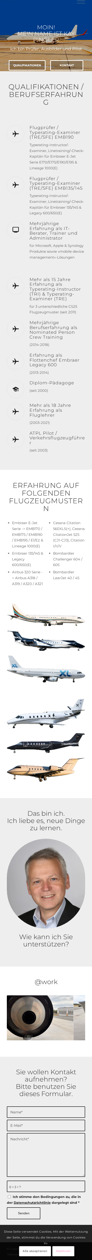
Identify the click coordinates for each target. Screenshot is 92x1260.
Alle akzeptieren (35, 1251)
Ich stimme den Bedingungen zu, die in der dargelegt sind (44, 1199)
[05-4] (68, 1038)
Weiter (74, 1016)
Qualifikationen (27, 65)
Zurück (17, 1016)
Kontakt (67, 65)
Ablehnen (63, 1251)
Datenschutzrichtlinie (32, 1202)
